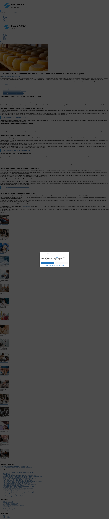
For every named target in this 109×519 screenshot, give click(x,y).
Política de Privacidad (56, 265)
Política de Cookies (48, 265)
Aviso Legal (62, 265)
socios (57, 257)
